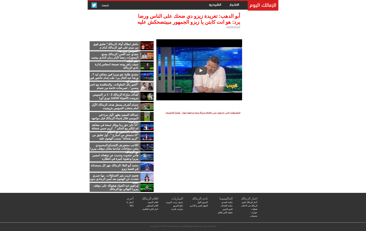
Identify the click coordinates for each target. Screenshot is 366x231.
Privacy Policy (210, 226)
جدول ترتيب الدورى (174, 202)
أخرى (130, 198)
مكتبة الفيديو (227, 202)
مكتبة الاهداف (227, 205)
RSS (131, 205)
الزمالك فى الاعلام (249, 205)
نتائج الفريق (178, 205)
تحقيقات (253, 216)
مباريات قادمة (177, 209)
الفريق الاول (202, 202)
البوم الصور (228, 209)
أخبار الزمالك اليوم (249, 202)
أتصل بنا (130, 202)
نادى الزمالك (200, 198)
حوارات (254, 212)
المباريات (177, 198)
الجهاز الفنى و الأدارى (199, 205)
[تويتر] (94, 5)
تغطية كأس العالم (225, 212)
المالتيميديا (226, 198)
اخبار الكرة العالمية (150, 209)
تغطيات (254, 209)
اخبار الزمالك (249, 198)
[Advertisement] (260, 71)
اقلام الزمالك (150, 198)
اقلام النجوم (153, 202)
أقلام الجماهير (152, 205)
